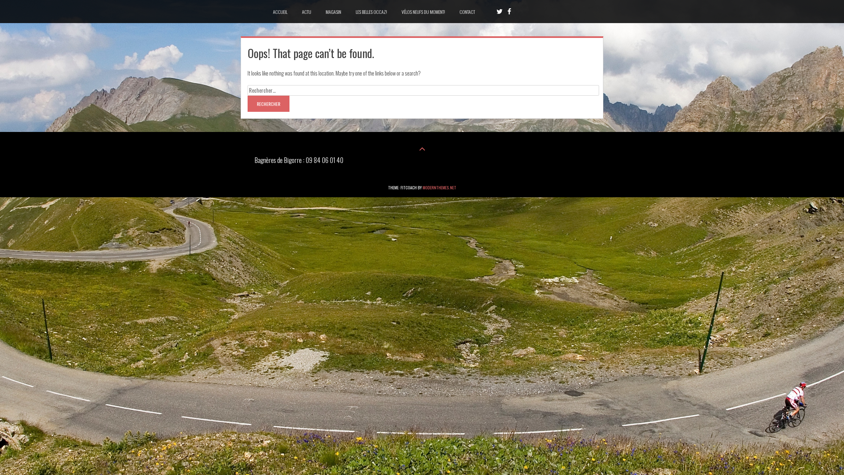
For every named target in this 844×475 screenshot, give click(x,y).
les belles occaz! (371, 11)
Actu (306, 11)
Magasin (333, 11)
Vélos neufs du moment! (423, 11)
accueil (280, 11)
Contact (467, 11)
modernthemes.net (439, 187)
